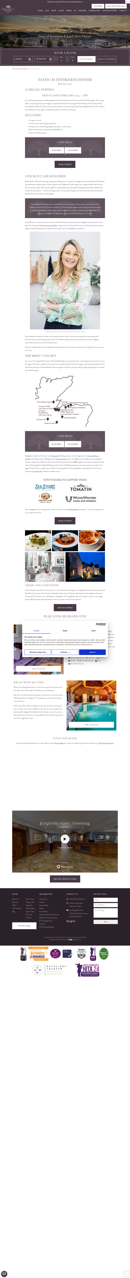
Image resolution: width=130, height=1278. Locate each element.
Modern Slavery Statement (48, 918)
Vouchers (98, 6)
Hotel (53, 10)
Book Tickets (65, 164)
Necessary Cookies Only (38, 652)
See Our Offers (65, 608)
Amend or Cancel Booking (106, 59)
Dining (69, 10)
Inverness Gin (37, 471)
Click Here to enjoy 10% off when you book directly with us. (65, 2)
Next (115, 705)
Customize (63, 652)
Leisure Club (30, 912)
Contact (123, 10)
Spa (75, 10)
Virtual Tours (30, 899)
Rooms (61, 10)
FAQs (41, 908)
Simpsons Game (61, 459)
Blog (13, 912)
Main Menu (56, 150)
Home (13, 69)
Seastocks (55, 456)
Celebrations (94, 10)
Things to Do (30, 902)
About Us (15, 899)
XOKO (75, 462)
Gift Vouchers (17, 908)
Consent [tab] (36, 631)
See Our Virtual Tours (65, 879)
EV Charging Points (46, 921)
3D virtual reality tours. (106, 743)
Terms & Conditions (58, 937)
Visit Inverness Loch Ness (48, 225)
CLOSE (127, 1)
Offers (40, 10)
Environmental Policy (81, 937)
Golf (47, 10)
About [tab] (93, 631)
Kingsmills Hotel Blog (21, 69)
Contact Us (43, 899)
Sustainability (43, 905)
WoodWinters (74, 510)
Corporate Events (109, 10)
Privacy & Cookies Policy (69, 937)
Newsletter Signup (24, 926)
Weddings (82, 10)
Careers (42, 902)
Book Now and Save (116, 6)
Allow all (92, 652)
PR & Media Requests (46, 927)
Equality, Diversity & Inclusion (49, 915)
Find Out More (38, 669)
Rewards (15, 902)
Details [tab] (65, 631)
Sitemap (42, 924)
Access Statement (48, 937)
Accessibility (43, 912)
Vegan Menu (73, 150)
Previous (15, 649)
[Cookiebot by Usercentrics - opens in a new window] (97, 624)
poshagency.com (77, 939)
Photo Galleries (60, 743)
